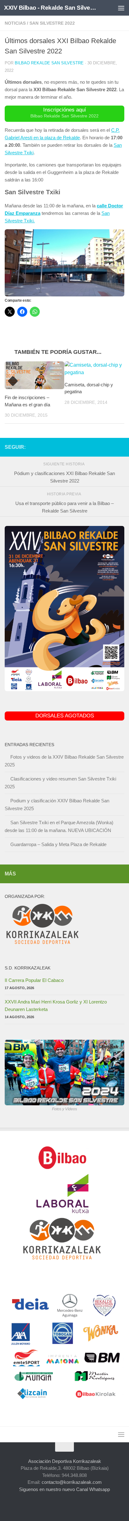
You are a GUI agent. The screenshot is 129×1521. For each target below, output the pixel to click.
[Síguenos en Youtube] (110, 447)
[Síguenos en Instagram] (80, 447)
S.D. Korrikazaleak (27, 967)
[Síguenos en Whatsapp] (120, 447)
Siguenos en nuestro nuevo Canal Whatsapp (64, 1489)
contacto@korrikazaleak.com (72, 1482)
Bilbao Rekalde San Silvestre (49, 63)
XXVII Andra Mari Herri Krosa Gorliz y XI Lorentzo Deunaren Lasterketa (56, 1005)
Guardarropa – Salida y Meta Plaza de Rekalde (58, 844)
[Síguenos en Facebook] (90, 447)
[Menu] (121, 8)
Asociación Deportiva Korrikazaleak (64, 1461)
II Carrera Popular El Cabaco (34, 980)
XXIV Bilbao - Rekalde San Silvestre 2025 (50, 7)
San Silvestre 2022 (52, 23)
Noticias (15, 23)
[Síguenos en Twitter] (100, 447)
